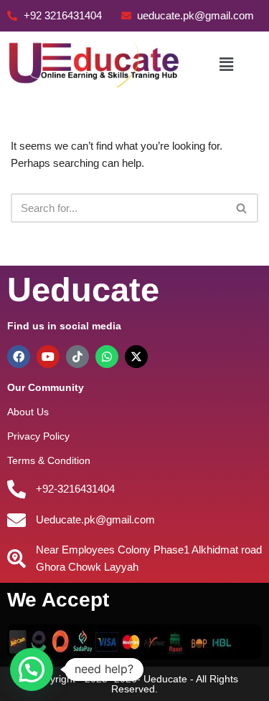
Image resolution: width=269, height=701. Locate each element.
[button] (226, 64)
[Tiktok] (77, 356)
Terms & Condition (48, 460)
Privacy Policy (38, 436)
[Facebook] (18, 356)
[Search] (242, 208)
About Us (28, 411)
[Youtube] (48, 356)
